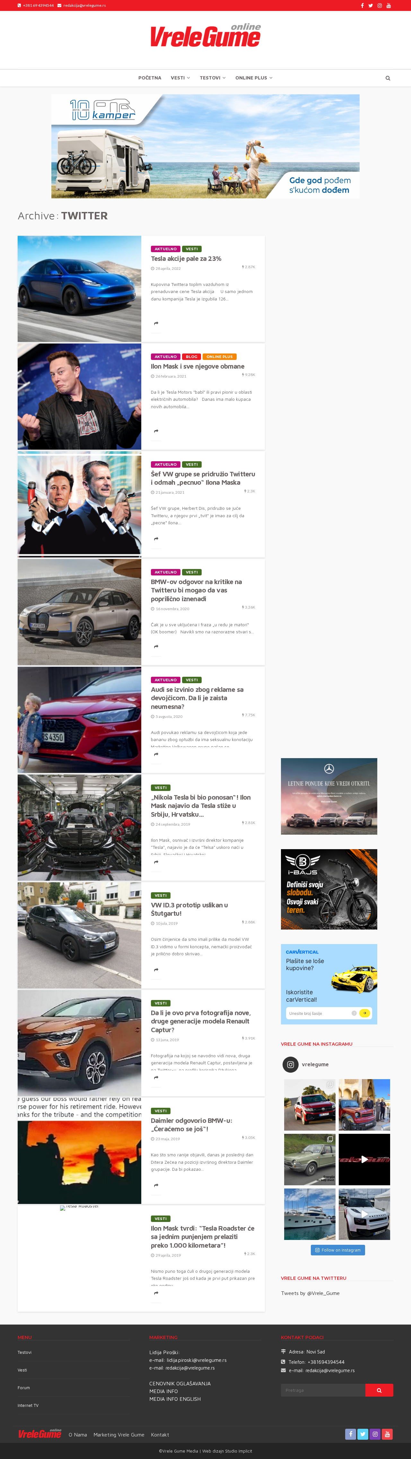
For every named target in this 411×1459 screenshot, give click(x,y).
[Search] (387, 77)
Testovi (24, 1352)
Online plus (251, 77)
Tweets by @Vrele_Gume (310, 1293)
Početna (149, 77)
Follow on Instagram (341, 1250)
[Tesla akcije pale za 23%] (79, 289)
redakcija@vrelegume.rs (190, 1368)
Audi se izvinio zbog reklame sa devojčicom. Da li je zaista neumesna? (197, 697)
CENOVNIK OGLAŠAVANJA (180, 1383)
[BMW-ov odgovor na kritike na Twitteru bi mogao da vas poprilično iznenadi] (79, 612)
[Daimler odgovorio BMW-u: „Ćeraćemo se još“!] (79, 1151)
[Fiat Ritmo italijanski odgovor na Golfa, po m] (310, 1159)
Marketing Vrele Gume (118, 1434)
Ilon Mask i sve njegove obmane (197, 366)
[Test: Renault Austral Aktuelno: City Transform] (364, 1159)
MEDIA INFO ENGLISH (175, 1399)
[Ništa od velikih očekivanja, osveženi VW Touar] (310, 1105)
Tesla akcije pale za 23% (186, 258)
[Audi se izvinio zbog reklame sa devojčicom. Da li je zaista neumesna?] (79, 720)
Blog (191, 356)
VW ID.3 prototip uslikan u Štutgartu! (189, 909)
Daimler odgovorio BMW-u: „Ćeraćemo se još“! (191, 1124)
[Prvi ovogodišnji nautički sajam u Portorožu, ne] (310, 1214)
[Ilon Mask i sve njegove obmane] (79, 397)
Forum (24, 1387)
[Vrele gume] (205, 40)
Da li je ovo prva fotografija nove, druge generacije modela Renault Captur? (201, 1021)
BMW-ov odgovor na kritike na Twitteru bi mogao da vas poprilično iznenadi (196, 590)
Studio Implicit (238, 1451)
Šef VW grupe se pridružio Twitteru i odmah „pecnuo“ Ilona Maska (203, 478)
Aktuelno (166, 249)
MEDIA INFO (163, 1391)
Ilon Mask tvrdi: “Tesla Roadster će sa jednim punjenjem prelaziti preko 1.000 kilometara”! (203, 1236)
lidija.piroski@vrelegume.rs (197, 1360)
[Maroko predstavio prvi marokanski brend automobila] (364, 1105)
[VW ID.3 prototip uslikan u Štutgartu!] (79, 935)
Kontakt (160, 1434)
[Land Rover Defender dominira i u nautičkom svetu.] (364, 1214)
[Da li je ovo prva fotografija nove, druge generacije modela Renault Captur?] (79, 1043)
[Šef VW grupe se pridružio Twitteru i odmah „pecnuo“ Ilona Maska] (79, 504)
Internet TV (28, 1405)
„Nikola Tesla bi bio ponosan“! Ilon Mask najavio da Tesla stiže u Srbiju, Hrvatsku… (201, 805)
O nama (78, 1434)
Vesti (178, 77)
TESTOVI (210, 77)
